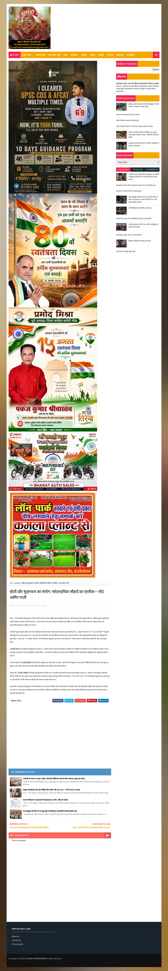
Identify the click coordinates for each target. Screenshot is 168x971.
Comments (152, 169)
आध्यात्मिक (130, 55)
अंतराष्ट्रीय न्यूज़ (54, 55)
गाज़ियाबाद (120, 55)
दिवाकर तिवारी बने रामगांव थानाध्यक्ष (140, 241)
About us (15, 936)
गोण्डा (65, 55)
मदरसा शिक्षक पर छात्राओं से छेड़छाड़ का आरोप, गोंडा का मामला (45, 800)
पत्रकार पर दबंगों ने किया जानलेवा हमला (128, 191)
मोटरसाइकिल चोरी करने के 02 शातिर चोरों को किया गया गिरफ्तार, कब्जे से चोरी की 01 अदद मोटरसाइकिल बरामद (143, 199)
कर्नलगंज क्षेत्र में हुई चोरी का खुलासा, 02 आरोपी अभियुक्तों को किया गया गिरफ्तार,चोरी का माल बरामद (144, 176)
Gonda (17, 583)
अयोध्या (92, 55)
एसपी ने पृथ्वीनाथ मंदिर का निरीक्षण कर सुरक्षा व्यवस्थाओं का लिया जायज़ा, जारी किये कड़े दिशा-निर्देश (144, 134)
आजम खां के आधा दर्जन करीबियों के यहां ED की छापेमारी (133, 218)
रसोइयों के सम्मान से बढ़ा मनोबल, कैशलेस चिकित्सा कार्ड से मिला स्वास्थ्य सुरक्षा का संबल (54, 778)
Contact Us (16, 940)
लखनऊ (84, 55)
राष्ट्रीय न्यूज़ (40, 55)
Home (16, 55)
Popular (138, 169)
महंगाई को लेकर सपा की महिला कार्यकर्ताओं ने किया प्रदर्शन (137, 83)
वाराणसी (110, 55)
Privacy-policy (17, 944)
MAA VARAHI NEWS (37, 958)
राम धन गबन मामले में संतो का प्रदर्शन (128, 114)
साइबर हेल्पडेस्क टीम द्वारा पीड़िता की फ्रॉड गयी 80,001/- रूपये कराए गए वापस (51, 789)
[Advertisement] (60, 738)
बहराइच (101, 55)
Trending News (123, 170)
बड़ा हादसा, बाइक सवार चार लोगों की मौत (129, 235)
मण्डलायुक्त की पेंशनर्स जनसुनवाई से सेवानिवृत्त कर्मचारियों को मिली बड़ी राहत (50, 811)
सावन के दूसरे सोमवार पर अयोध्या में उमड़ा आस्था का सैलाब (134, 126)
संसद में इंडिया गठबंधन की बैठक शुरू (127, 120)
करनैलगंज (74, 55)
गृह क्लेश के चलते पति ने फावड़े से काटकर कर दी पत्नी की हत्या (136, 185)
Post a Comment (19, 840)
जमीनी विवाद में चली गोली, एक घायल (140, 208)
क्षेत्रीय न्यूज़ (26, 55)
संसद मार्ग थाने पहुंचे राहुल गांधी (125, 251)
